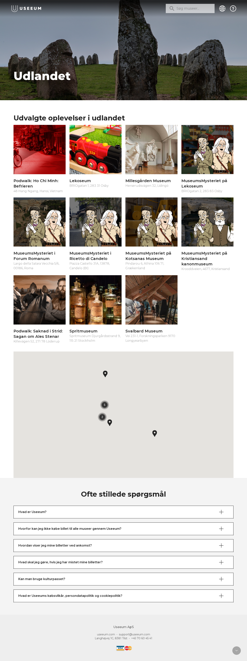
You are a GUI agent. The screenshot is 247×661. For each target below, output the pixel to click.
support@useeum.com (134, 634)
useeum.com (106, 634)
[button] (154, 433)
